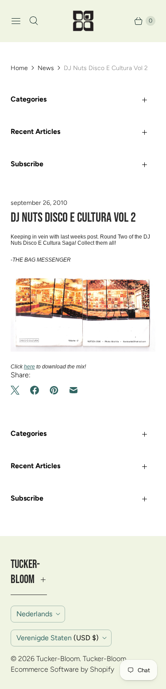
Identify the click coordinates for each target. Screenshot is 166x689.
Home (19, 68)
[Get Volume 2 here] (83, 350)
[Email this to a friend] (73, 390)
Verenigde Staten (57, 638)
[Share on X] (18, 390)
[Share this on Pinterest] (54, 390)
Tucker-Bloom (58, 658)
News (46, 68)
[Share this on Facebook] (34, 390)
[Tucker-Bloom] (83, 20)
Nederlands (34, 614)
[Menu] (16, 20)
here (29, 367)
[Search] (33, 20)
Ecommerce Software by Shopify (62, 669)
